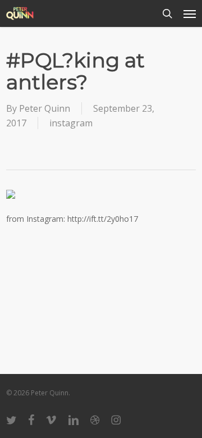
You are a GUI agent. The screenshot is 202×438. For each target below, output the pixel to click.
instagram (71, 123)
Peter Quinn (44, 108)
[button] (189, 13)
